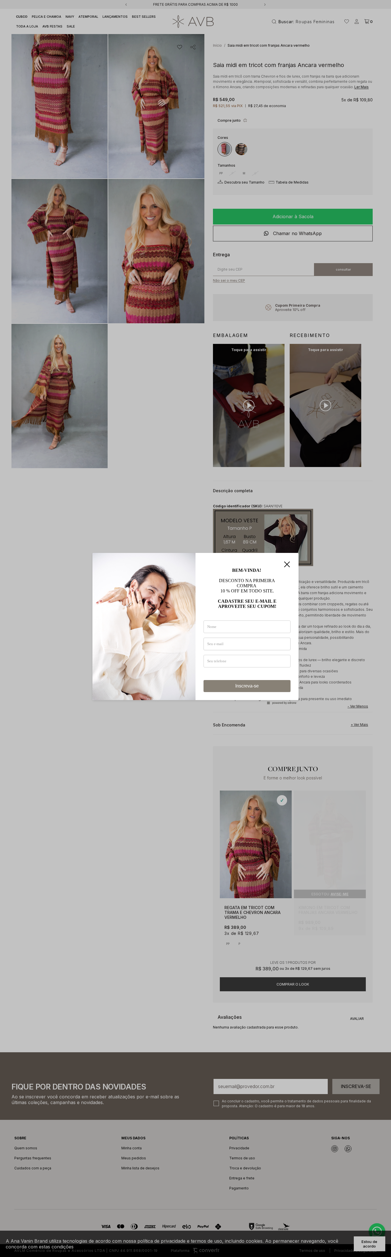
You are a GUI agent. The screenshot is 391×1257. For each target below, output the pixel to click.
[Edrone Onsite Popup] (195, 628)
